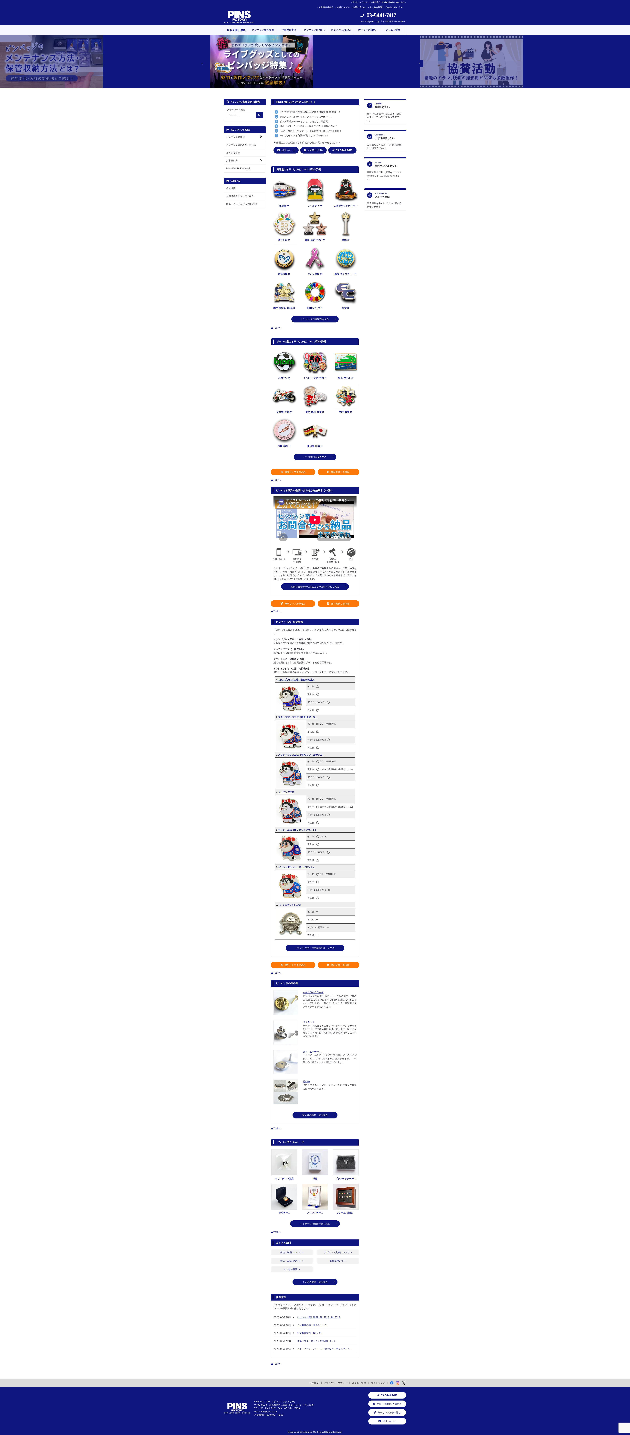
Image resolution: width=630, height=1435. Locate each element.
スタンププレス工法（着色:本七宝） (296, 679)
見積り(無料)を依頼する (388, 1403)
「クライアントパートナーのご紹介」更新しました (323, 1348)
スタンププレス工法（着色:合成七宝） (298, 717)
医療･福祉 (283, 446)
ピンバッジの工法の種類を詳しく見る (315, 948)
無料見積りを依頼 (339, 472)
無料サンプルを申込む (389, 1412)
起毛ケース (284, 1212)
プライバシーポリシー (335, 1382)
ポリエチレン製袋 (284, 1178)
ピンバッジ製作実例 (263, 29)
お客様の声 (232, 160)
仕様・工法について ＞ (292, 1260)
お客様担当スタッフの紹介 (240, 196)
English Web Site (394, 7)
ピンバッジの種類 (235, 136)
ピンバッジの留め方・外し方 (241, 144)
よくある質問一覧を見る (315, 1282)
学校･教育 (344, 411)
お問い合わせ (359, 7)
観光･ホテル (344, 377)
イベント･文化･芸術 (313, 377)
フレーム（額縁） (345, 1212)
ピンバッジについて (315, 29)
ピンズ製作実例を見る (315, 457)
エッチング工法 (286, 792)
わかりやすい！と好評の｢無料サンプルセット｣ (304, 135)
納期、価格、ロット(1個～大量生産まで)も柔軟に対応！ (308, 126)
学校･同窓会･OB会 (283, 308)
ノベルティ (313, 205)
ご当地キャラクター (344, 205)
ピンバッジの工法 (341, 29)
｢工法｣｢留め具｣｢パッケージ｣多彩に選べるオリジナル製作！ (311, 130)
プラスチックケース (345, 1178)
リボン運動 (313, 274)
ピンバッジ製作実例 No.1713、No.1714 (318, 1317)
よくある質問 (375, 7)
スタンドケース (315, 1212)
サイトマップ (378, 1382)
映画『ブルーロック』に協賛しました (316, 1341)
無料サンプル (343, 7)
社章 (344, 308)
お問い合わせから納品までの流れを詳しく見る (315, 586)
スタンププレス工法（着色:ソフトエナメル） (301, 754)
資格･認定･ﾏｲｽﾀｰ (313, 239)
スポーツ (282, 377)
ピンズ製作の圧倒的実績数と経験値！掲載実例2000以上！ (310, 111)
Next (417, 61)
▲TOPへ (276, 327)
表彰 (344, 239)
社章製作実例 (289, 29)
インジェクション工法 (289, 904)
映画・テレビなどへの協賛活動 (242, 204)
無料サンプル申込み (294, 472)
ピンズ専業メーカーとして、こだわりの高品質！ (305, 121)
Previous (200, 61)
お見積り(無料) (326, 7)
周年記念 (282, 239)
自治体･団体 (313, 446)
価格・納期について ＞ (292, 1252)
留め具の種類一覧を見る (315, 1115)
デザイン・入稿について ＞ (338, 1252)
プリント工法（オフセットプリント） (297, 829)
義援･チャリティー (344, 274)
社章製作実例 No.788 (309, 1333)
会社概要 (230, 188)
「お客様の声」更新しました (312, 1325)
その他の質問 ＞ (292, 1269)
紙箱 (315, 1178)
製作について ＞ (338, 1260)
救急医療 (282, 274)
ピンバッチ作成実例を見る (315, 319)
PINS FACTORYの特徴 (238, 168)
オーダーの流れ (367, 29)
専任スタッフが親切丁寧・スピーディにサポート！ (306, 116)
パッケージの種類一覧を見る (315, 1223)
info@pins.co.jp (372, 21)
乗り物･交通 (283, 411)
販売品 (282, 205)
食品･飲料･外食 (313, 411)
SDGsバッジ (313, 308)
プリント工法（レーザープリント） (296, 867)
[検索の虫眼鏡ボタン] (259, 115)
